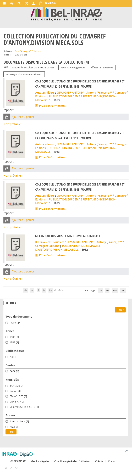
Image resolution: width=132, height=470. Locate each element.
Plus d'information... (53, 106)
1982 (13, 342)
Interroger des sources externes (24, 74)
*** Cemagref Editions (28, 51)
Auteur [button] (10, 415)
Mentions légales (40, 461)
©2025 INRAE (18, 461)
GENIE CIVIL (16, 401)
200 (123, 290)
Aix (11, 356)
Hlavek (13, 426)
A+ (16, 468)
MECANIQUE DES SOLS (23, 407)
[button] (6, 117)
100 (115, 290)
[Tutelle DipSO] (26, 454)
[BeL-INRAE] (66, 13)
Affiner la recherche (101, 67)
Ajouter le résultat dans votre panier (33, 67)
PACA (13, 371)
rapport (14, 322)
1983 (13, 337)
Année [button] (10, 331)
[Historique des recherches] (26, 3)
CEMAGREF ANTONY (70, 92)
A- (6, 468)
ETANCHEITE (17, 396)
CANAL (14, 391)
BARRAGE (15, 385)
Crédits (99, 461)
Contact (112, 461)
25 (100, 290)
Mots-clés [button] (12, 380)
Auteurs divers (44, 92)
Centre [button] (10, 365)
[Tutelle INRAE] (9, 454)
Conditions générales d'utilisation (72, 461)
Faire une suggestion (73, 67)
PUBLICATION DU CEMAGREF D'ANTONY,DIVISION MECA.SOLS (68, 247)
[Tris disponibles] (6, 67)
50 (107, 290)
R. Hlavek (41, 242)
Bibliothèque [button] (15, 351)
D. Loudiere (56, 242)
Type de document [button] (19, 316)
